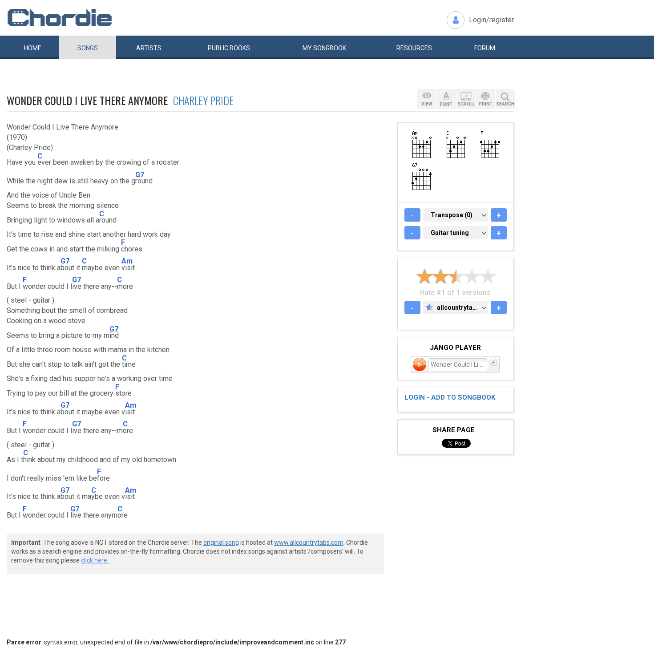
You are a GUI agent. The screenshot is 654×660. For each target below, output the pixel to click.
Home (32, 48)
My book (324, 48)
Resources (414, 48)
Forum (484, 48)
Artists (148, 48)
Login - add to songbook (449, 397)
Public (229, 48)
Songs (87, 48)
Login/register (491, 20)
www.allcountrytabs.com (308, 542)
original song (221, 542)
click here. (95, 560)
